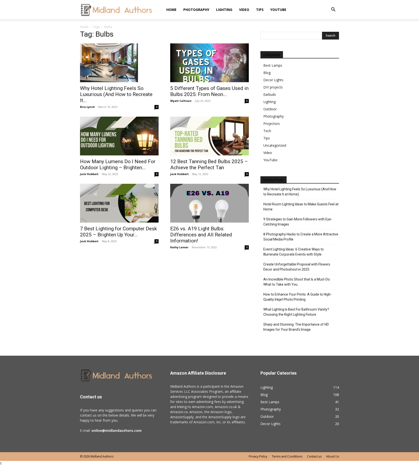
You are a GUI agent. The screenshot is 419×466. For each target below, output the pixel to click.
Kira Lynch (87, 107)
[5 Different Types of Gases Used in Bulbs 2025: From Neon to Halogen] (209, 62)
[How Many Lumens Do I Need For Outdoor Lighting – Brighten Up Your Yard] (119, 136)
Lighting (224, 9)
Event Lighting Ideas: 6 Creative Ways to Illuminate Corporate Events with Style (293, 251)
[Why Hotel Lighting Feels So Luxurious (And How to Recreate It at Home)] (119, 62)
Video (244, 9)
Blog (267, 72)
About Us (332, 456)
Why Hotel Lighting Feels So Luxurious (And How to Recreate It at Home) (299, 191)
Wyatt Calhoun (181, 101)
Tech (267, 131)
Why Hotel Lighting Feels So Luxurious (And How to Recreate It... (116, 94)
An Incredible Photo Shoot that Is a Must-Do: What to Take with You (296, 281)
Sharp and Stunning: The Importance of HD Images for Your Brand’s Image (296, 326)
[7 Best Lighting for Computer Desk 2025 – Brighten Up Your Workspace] (119, 203)
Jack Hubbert (89, 174)
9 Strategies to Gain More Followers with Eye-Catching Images (297, 221)
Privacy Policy (258, 456)
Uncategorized (274, 145)
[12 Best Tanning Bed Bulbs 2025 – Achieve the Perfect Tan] (209, 136)
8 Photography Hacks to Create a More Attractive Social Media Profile (300, 236)
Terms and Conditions (287, 456)
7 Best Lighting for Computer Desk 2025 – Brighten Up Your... (118, 232)
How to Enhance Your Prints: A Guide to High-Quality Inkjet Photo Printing (297, 296)
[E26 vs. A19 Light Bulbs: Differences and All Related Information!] (209, 203)
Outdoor (270, 109)
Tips (260, 9)
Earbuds (269, 94)
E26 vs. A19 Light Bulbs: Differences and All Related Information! (201, 235)
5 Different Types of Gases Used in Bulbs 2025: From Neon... (209, 91)
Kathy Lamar (179, 247)
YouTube (278, 9)
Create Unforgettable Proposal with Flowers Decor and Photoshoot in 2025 (296, 266)
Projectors (271, 123)
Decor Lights (273, 80)
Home (171, 9)
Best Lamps (272, 65)
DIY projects (273, 87)
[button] (333, 10)
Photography (196, 9)
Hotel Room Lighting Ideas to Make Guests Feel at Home (300, 206)
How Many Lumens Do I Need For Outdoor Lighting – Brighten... (117, 164)
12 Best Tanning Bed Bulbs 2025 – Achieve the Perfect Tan (209, 164)
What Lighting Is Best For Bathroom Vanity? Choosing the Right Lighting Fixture (296, 311)
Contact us (314, 456)
